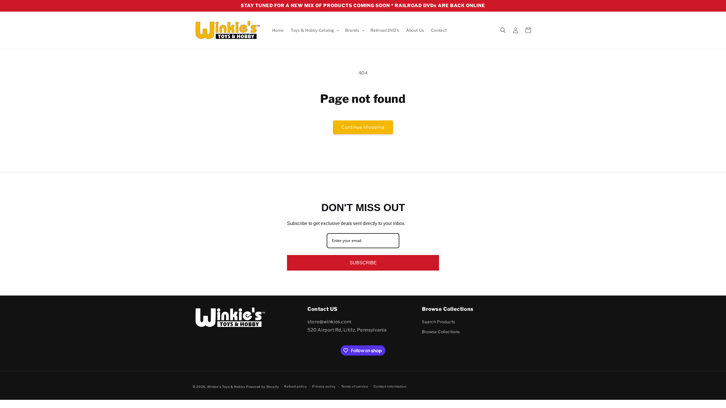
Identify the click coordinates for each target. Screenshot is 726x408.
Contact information (389, 387)
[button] (314, 30)
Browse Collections (441, 332)
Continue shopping (363, 127)
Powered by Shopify (262, 387)
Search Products (438, 321)
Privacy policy (324, 387)
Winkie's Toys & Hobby (226, 387)
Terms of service (354, 387)
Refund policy (295, 387)
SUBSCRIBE (363, 262)
